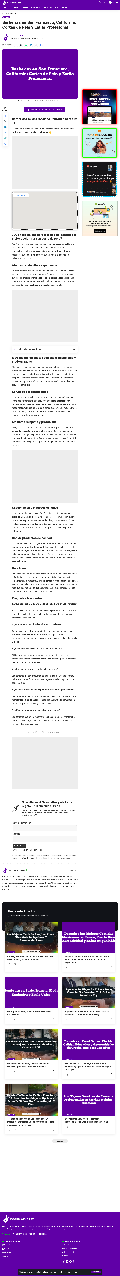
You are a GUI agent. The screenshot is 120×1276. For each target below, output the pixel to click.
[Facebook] (63, 1261)
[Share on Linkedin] (31, 45)
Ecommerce (21, 1234)
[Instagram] (67, 1261)
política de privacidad (33, 850)
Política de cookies (69, 1272)
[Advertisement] (45, 162)
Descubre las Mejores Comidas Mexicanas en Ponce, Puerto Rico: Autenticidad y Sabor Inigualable (87, 959)
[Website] (76, 870)
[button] (96, 1272)
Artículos (5, 13)
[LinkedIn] (74, 1261)
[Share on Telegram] (5, 132)
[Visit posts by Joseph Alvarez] (5, 37)
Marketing (33, 1234)
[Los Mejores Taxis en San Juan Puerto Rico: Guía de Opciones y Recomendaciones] (31, 937)
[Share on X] (21, 45)
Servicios (13, 13)
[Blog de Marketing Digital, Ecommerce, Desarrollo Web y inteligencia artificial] (12, 2)
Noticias (43, 1234)
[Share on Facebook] (16, 45)
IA (13, 1234)
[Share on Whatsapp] (26, 45)
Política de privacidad (51, 1272)
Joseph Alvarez (20, 36)
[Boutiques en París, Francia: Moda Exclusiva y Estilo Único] (31, 992)
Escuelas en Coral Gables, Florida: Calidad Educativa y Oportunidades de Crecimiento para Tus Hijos (88, 1066)
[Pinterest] (70, 1261)
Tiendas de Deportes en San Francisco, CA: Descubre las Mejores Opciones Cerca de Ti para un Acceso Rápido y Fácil (30, 1122)
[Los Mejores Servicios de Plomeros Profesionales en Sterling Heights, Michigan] (88, 1100)
